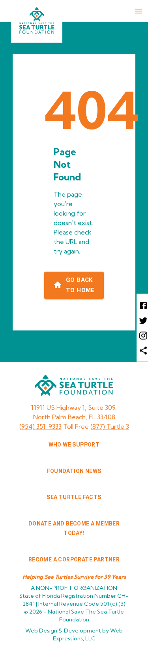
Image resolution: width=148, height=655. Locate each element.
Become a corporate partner (74, 559)
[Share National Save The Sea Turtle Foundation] (142, 350)
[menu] (138, 11)
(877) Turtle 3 (109, 426)
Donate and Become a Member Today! (74, 528)
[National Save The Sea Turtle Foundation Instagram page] (142, 335)
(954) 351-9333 (40, 426)
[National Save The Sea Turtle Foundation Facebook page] (142, 305)
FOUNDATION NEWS (74, 471)
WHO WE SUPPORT (74, 444)
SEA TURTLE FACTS (74, 497)
